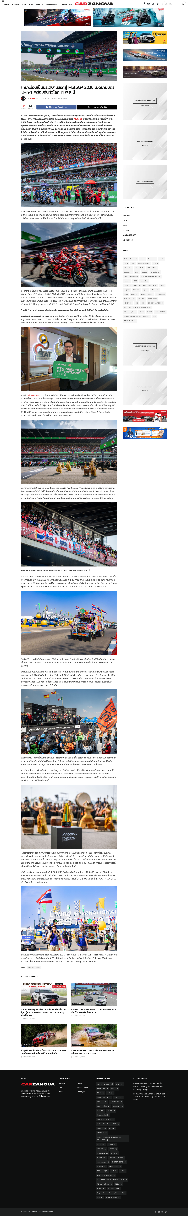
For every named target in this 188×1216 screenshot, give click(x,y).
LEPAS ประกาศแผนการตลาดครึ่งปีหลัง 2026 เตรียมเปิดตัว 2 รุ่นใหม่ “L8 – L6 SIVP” (149, 1097)
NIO (136, 303)
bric (133, 263)
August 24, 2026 (28, 1019)
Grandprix (155, 272)
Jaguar (127, 290)
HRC (135, 281)
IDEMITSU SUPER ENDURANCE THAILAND (140, 285)
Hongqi (127, 281)
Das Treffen (152, 268)
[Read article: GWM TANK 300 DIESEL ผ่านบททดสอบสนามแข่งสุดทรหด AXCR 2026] (94, 1035)
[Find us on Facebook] (144, 3)
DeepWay (127, 272)
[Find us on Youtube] (148, 3)
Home (6, 4)
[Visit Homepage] (94, 3)
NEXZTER (127, 303)
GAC (136, 272)
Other (39, 4)
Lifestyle (67, 4)
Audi (161, 259)
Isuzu (162, 285)
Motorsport (52, 4)
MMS (126, 294)
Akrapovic (152, 259)
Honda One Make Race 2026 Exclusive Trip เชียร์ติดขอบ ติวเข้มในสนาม (93, 1011)
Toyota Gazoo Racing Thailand (137, 316)
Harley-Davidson (131, 276)
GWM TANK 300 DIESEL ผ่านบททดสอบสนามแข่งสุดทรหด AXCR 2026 (92, 1052)
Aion (142, 259)
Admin (33, 98)
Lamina (136, 290)
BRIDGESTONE (143, 263)
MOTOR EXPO (129, 298)
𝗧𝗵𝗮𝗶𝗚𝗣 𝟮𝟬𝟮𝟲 (130, 321)
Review (16, 4)
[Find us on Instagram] (153, 3)
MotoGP (78, 119)
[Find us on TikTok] (158, 3)
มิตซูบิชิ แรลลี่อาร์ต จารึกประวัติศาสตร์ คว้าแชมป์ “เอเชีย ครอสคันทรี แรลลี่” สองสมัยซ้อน (43, 1052)
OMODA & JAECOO (155, 303)
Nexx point (152, 298)
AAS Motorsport (130, 259)
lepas (145, 290)
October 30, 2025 (47, 98)
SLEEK (149, 312)
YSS (154, 316)
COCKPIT (127, 268)
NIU (143, 303)
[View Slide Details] (57, 17)
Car (24, 4)
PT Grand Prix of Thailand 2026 (137, 307)
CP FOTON (139, 268)
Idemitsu (144, 281)
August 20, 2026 (78, 1016)
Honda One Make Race (150, 276)
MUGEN (141, 298)
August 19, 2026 (28, 1057)
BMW (126, 263)
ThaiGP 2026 (34, 395)
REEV (142, 312)
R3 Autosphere (130, 312)
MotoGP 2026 (34, 967)
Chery (155, 263)
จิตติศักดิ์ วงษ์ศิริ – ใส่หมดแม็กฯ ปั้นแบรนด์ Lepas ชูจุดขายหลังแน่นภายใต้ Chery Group (148, 1086)
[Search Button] (183, 3)
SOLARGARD (160, 312)
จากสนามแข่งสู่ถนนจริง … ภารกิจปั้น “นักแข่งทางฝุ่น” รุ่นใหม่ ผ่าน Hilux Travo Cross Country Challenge (43, 1012)
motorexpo (160, 294)
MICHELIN (155, 290)
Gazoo (144, 272)
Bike (31, 4)
